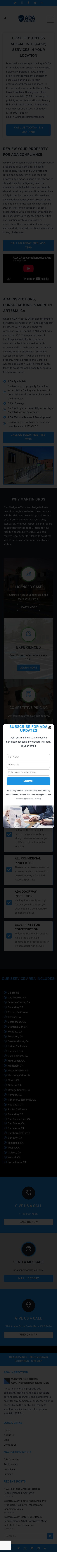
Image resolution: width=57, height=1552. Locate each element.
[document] (28, 776)
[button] (50, 728)
